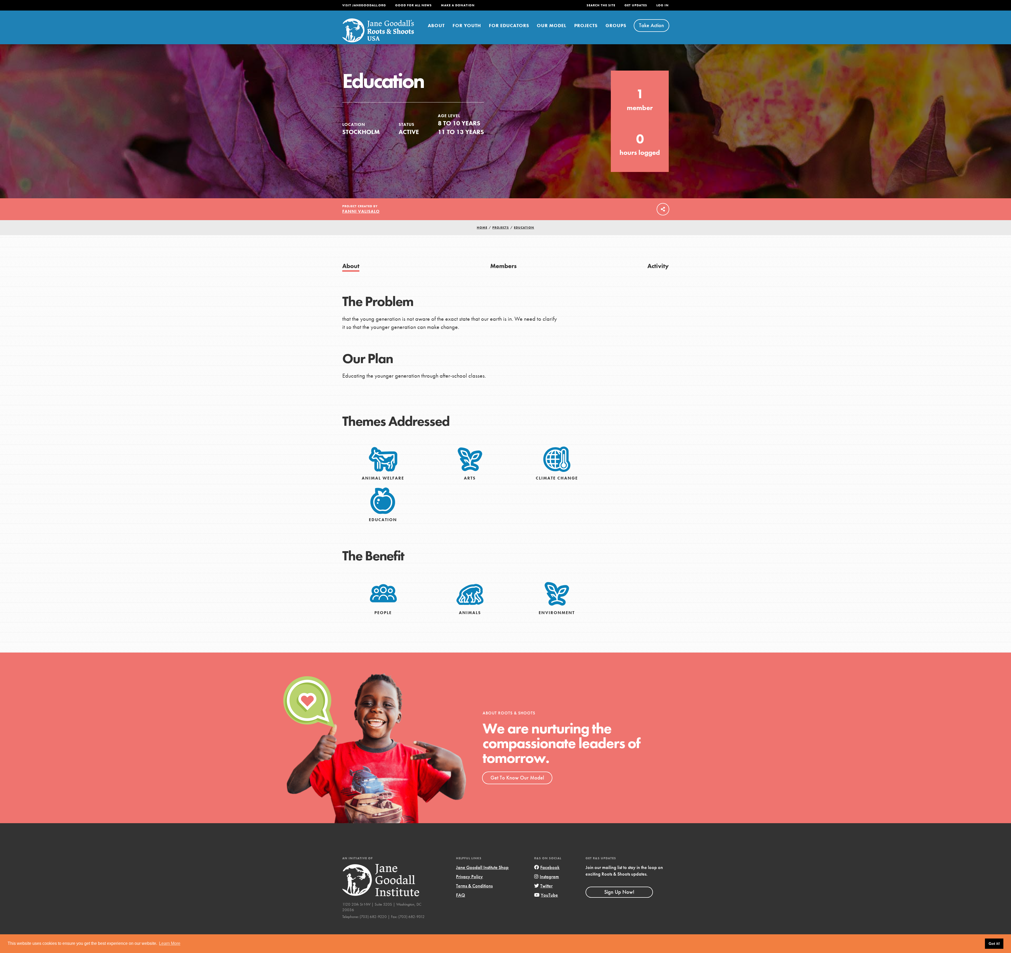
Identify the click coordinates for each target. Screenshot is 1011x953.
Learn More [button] (169, 943)
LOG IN (662, 5)
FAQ (460, 895)
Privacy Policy (469, 876)
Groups (616, 25)
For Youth (467, 25)
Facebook (549, 867)
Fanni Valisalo (361, 211)
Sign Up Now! (619, 891)
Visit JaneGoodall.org (364, 5)
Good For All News (413, 5)
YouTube (549, 895)
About (436, 25)
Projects (586, 25)
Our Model (551, 25)
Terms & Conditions (474, 886)
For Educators (509, 25)
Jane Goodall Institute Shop (482, 867)
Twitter (546, 886)
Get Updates (636, 5)
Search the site (601, 5)
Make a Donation (458, 5)
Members (503, 266)
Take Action (651, 25)
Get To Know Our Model (517, 777)
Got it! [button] (994, 943)
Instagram (549, 876)
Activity (658, 266)
